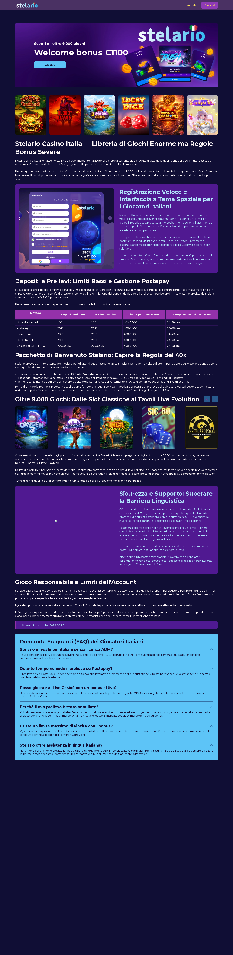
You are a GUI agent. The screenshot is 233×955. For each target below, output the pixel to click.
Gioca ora (30, 115)
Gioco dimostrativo (30, 122)
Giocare (50, 64)
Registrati (209, 5)
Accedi (191, 5)
